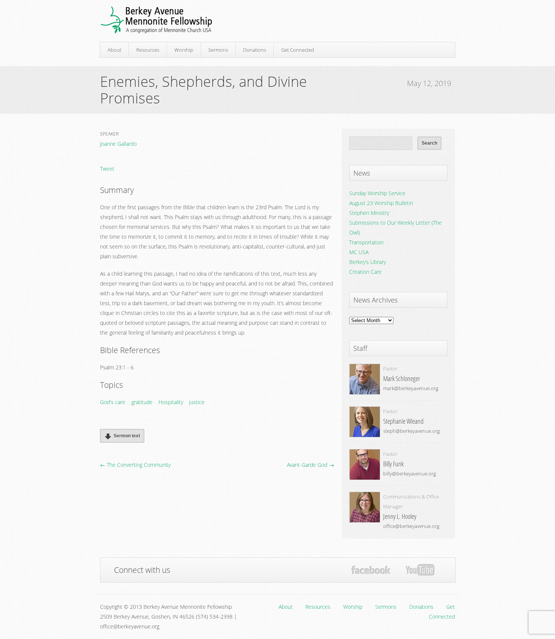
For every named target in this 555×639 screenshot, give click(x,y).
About (114, 49)
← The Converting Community (135, 464)
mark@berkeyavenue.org (410, 388)
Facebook (371, 570)
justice (197, 402)
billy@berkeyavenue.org (409, 473)
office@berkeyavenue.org (411, 526)
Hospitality (171, 402)
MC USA (358, 252)
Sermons (218, 49)
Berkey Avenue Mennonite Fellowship (156, 20)
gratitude (142, 402)
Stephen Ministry (369, 212)
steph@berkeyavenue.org (411, 431)
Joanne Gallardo (118, 143)
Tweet (107, 168)
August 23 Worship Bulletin (381, 203)
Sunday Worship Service (377, 193)
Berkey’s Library (367, 261)
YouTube (420, 570)
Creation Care (365, 271)
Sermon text (127, 435)
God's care (112, 402)
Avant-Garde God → (310, 464)
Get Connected (297, 49)
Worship (183, 49)
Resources (147, 49)
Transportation (366, 242)
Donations (254, 49)
